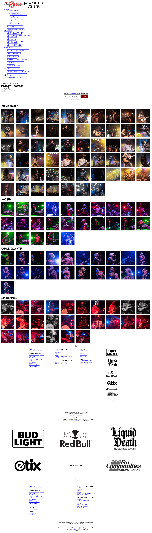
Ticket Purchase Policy (86, 360)
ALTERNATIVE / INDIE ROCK (18, 15)
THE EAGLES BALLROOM (14, 34)
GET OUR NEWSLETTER (14, 52)
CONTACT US (11, 62)
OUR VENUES (8, 31)
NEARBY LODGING (13, 55)
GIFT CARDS (10, 64)
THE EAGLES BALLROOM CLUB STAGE (19, 35)
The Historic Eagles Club (35, 357)
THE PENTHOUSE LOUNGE (15, 41)
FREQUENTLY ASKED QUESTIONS (17, 59)
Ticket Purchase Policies (61, 357)
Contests (57, 362)
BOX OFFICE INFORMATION (15, 28)
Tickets (57, 353)
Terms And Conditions (86, 362)
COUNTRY (13, 16)
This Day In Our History (35, 359)
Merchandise (83, 355)
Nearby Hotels (33, 366)
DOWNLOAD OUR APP (13, 65)
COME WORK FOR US (13, 67)
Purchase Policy (80, 420)
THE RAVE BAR (11, 40)
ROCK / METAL (14, 23)
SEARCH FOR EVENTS (13, 10)
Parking (57, 355)
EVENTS (6, 9)
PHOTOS (6, 68)
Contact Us (32, 363)
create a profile (74, 93)
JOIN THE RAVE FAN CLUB (15, 77)
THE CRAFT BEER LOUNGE (15, 44)
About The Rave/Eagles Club (36, 355)
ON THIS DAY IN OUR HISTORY (16, 29)
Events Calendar (59, 350)
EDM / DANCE (14, 17)
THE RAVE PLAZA (12, 43)
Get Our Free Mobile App (35, 350)
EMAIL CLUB (8, 75)
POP (11, 22)
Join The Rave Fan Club (61, 363)
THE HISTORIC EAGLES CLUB (16, 32)
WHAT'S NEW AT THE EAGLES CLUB (18, 49)
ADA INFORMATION (13, 56)
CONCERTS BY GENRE (13, 13)
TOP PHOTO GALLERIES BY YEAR (17, 73)
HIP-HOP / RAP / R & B (16, 19)
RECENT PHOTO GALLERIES (15, 70)
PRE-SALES (10, 26)
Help (30, 360)
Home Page (32, 349)
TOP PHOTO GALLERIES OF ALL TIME (18, 71)
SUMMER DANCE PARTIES (15, 25)
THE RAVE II (10, 38)
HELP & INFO (10, 47)
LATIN (12, 20)
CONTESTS (7, 74)
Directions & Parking (34, 365)
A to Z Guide (32, 362)
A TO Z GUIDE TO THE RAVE (15, 61)
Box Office (58, 352)
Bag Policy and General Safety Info (64, 356)
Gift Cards (83, 356)
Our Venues (32, 356)
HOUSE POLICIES (12, 58)
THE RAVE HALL (12, 37)
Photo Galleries (84, 350)
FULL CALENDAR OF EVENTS (16, 12)
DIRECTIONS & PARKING (14, 53)
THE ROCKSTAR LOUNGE (14, 46)
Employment (32, 367)
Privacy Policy (84, 363)
